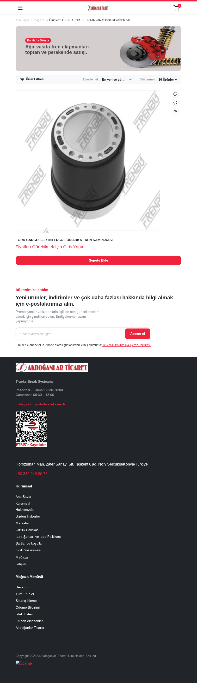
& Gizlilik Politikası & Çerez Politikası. (126, 345)
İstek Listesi (24, 614)
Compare (175, 102)
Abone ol (137, 333)
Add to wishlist (175, 94)
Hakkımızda (25, 510)
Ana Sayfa (22, 20)
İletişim (21, 564)
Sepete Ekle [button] (98, 260)
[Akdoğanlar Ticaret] (98, 8)
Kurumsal (23, 503)
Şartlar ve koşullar (29, 543)
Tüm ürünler (25, 594)
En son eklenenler (29, 621)
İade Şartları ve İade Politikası (38, 537)
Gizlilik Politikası (27, 530)
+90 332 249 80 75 (32, 474)
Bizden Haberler (28, 516)
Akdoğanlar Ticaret (30, 628)
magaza (39, 20)
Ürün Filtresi (34, 79)
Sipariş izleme (26, 601)
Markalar (22, 523)
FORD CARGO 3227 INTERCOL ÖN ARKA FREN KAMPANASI (64, 240)
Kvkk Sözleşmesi (28, 550)
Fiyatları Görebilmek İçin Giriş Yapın (50, 246)
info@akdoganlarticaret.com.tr (40, 404)
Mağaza (22, 557)
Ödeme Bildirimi (28, 607)
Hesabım (22, 587)
